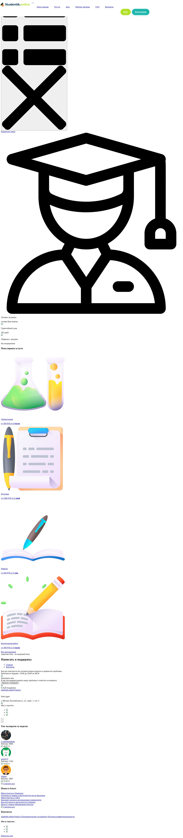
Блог (68, 7)
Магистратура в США (10, 798)
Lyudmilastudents (8, 742)
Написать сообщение (10, 683)
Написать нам (7, 836)
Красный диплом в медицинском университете (21, 800)
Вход (125, 12)
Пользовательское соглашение (34, 817)
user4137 (4, 759)
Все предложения (8, 652)
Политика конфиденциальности (61, 817)
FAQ (97, 7)
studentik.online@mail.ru (11, 690)
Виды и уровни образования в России (17, 804)
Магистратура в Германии (12, 793)
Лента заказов (43, 7)
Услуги (57, 7)
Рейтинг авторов (82, 7)
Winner (4, 776)
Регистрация (140, 12)
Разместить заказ (8, 131)
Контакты (109, 7)
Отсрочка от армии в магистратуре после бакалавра (23, 795)
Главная (9, 665)
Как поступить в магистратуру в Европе (18, 802)
